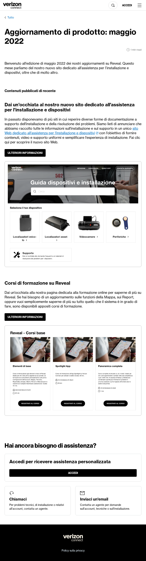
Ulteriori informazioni (25, 153)
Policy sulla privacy (73, 550)
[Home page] (12, 5)
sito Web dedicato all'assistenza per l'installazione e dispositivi (71, 130)
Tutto (10, 17)
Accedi (127, 5)
